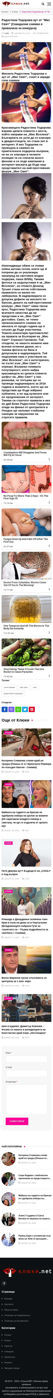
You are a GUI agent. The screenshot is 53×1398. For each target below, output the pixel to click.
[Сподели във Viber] (11, 709)
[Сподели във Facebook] (5, 709)
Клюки (15, 12)
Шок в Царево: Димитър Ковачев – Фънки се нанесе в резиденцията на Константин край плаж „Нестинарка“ (24, 1029)
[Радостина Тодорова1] (26, 103)
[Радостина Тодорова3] (26, 242)
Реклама (8, 1299)
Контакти (8, 1304)
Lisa (6, 33)
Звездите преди (11, 1368)
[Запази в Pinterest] (32, 709)
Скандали (9, 1352)
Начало (5, 12)
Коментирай (17, 1121)
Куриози (8, 1346)
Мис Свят (24, 687)
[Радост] (26, 197)
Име (9, 1053)
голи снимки (9, 687)
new (35, 687)
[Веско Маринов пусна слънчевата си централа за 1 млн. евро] (26, 960)
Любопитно (9, 1357)
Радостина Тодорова (13, 693)
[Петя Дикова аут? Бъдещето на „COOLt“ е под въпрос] (26, 853)
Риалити (8, 1363)
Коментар (11, 1082)
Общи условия (11, 1310)
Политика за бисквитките (16, 1321)
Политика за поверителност (17, 1315)
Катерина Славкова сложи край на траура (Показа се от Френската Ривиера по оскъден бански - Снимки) (26, 764)
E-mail (9, 1067)
